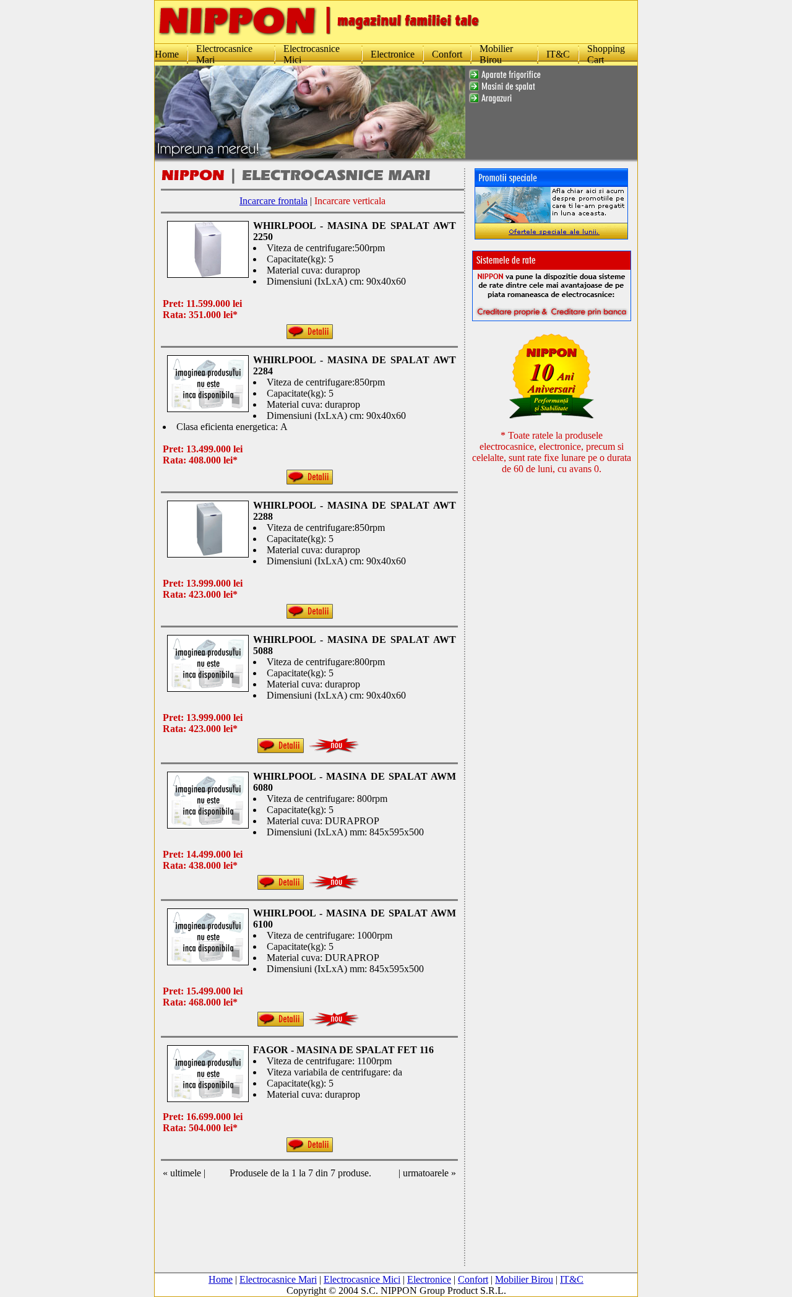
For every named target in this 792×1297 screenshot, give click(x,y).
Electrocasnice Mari (278, 1279)
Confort (447, 54)
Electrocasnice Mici (362, 1279)
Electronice (393, 54)
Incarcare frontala (273, 201)
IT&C (558, 54)
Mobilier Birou (496, 54)
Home (167, 54)
